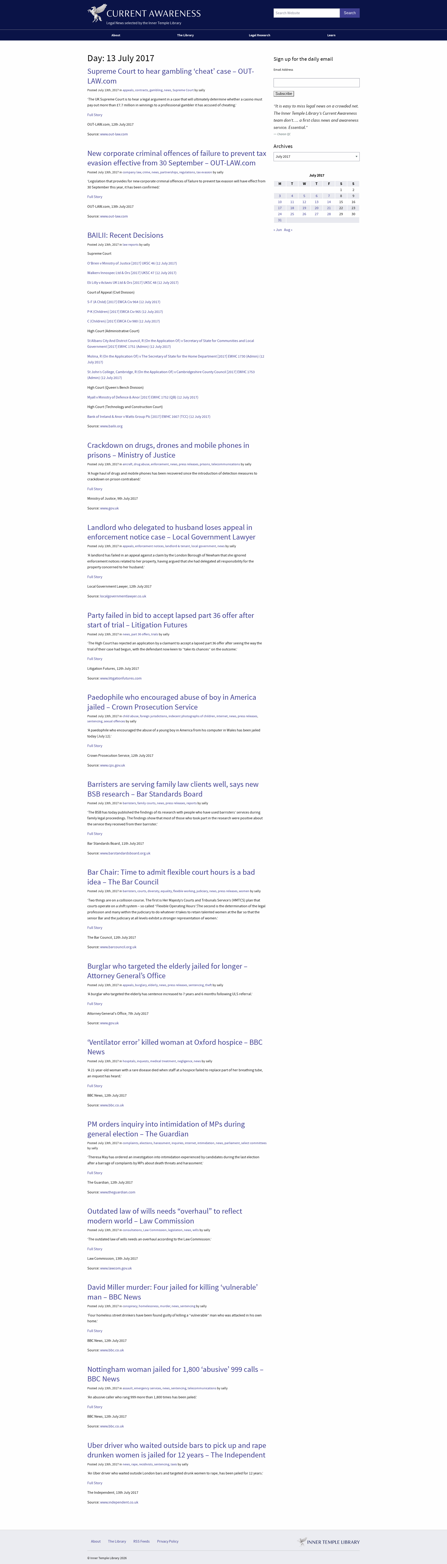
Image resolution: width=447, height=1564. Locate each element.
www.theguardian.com (117, 1192)
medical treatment (163, 1061)
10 (280, 202)
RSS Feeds (141, 1541)
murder (165, 1306)
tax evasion (204, 172)
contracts (141, 90)
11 (292, 202)
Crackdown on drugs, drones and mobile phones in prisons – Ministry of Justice (168, 450)
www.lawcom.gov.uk (116, 1268)
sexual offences (114, 721)
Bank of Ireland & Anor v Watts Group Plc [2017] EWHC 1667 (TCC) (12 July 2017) (148, 416)
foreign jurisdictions (153, 716)
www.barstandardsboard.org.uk (125, 853)
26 (304, 214)
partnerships (169, 172)
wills (196, 1230)
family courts (146, 803)
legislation (175, 1230)
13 (316, 202)
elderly (153, 985)
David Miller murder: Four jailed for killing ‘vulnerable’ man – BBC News (172, 1292)
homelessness (149, 1306)
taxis (174, 1464)
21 (329, 208)
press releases (188, 464)
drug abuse (141, 464)
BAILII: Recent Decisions (125, 235)
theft (208, 985)
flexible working (184, 891)
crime (146, 172)
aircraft (127, 464)
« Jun (278, 230)
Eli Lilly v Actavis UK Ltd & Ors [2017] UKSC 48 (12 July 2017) (133, 282)
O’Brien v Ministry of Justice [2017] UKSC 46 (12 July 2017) (132, 263)
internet (222, 716)
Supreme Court (183, 90)
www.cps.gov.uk (112, 765)
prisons (205, 464)
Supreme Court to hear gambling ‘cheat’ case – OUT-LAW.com (170, 76)
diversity (153, 891)
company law (132, 172)
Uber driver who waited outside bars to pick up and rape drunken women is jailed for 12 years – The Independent (176, 1450)
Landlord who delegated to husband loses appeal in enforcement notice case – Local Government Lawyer (171, 532)
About (116, 35)
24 (280, 214)
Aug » (288, 230)
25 (292, 214)
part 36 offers (140, 634)
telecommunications (225, 464)
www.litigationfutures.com (121, 678)
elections (146, 1143)
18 (292, 208)
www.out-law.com (114, 134)
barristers (129, 803)
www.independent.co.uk (119, 1502)
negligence (184, 1061)
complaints (130, 1143)
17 (280, 208)
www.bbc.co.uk (112, 1105)
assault (128, 1388)
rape (134, 1464)
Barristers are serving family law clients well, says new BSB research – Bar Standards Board (173, 789)
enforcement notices (149, 546)
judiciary (202, 891)
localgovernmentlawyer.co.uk (123, 596)
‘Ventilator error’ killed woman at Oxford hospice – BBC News (175, 1047)
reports (191, 803)
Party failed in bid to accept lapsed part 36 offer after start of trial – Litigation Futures (170, 620)
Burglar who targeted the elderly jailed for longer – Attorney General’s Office (167, 971)
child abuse (131, 716)
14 (329, 202)
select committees (254, 1143)
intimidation (205, 1143)
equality (166, 891)
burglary (141, 985)
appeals (128, 90)
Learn (331, 35)
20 (316, 208)
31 (280, 220)
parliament (232, 1143)
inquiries (177, 1143)
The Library (185, 35)
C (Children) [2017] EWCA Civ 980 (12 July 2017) (123, 321)
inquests (143, 1061)
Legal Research (259, 35)
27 (316, 214)
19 (304, 208)
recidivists (146, 1464)
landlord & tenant (177, 546)
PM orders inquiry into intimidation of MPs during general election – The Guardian (166, 1129)
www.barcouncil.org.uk (118, 947)
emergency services (147, 1388)
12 (304, 202)
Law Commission (155, 1230)
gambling (156, 90)
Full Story (94, 115)
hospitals (129, 1061)
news (167, 90)
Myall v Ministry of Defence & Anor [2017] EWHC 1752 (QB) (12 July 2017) (142, 397)
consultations (132, 1230)
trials (154, 634)
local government (203, 546)
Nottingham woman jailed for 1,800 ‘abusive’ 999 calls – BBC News (175, 1374)
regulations (187, 172)
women (244, 891)
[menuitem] (117, 35)
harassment (162, 1143)
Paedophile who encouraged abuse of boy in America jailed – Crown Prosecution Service (171, 702)
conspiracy (130, 1306)
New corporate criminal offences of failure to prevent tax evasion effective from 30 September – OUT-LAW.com (176, 158)
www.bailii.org (111, 426)
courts (141, 891)
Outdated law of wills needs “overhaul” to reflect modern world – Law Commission (164, 1216)
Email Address (283, 69)
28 (329, 214)
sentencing (94, 721)
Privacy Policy (167, 1541)
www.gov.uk (109, 508)
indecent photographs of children (192, 716)
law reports (131, 244)
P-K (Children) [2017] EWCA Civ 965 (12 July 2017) (125, 311)
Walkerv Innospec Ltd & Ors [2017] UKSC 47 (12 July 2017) (131, 273)
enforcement (160, 464)
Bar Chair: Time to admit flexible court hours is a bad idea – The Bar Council (171, 877)
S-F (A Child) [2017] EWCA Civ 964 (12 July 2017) (123, 302)
